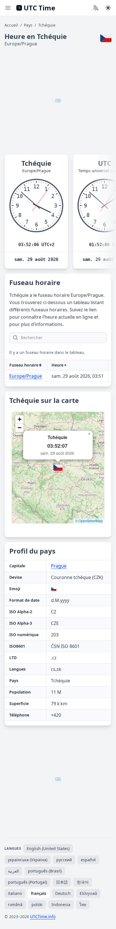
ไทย (82, 904)
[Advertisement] (58, 101)
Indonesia (61, 904)
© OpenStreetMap (89, 520)
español (88, 859)
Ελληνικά (88, 893)
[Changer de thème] (108, 7)
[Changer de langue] (95, 7)
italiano (15, 893)
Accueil (11, 25)
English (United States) (48, 848)
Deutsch (63, 893)
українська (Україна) (27, 859)
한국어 (83, 882)
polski (37, 904)
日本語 (62, 882)
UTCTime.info (42, 916)
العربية (13, 871)
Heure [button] (57, 365)
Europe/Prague (25, 376)
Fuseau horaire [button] (23, 365)
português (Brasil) (45, 871)
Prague (58, 566)
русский (64, 859)
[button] (58, 467)
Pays (28, 25)
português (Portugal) (27, 882)
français (38, 893)
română (15, 904)
